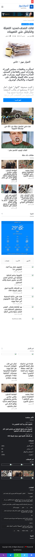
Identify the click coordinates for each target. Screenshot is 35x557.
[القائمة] (2, 7)
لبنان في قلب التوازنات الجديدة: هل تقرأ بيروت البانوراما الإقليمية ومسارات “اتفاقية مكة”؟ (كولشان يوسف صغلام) (10, 370)
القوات (31, 496)
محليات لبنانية (25, 24)
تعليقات (7, 261)
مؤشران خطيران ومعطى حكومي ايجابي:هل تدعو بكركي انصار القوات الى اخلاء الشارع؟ (18, 511)
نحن (32, 530)
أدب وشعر (29, 449)
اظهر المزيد (18, 100)
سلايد (31, 507)
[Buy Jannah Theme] (17, 14)
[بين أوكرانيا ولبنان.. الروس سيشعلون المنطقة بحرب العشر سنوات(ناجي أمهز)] (28, 309)
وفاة (18, 530)
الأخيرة (18, 261)
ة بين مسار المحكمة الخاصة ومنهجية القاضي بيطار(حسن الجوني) (17, 504)
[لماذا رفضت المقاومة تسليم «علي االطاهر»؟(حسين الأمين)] (26, 164)
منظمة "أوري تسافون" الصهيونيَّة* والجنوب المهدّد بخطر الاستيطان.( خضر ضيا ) (20, 526)
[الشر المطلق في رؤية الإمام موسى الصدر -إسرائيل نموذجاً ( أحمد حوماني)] (28, 480)
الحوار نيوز (29, 36)
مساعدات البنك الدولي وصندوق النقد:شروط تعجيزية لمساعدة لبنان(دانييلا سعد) (18, 519)
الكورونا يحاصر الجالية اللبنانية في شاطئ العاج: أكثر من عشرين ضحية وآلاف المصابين (12, 279)
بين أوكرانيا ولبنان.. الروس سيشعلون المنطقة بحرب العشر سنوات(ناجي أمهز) (12, 309)
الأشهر (28, 261)
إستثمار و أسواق (28, 451)
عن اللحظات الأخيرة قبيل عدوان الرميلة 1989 (13, 289)
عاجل (23, 507)
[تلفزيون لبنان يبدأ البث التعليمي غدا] (28, 269)
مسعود (31, 523)
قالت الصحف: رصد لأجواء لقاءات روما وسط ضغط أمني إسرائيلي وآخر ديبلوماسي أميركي (27, 198)
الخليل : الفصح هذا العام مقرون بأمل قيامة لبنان (14, 493)
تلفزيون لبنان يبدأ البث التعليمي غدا (14, 268)
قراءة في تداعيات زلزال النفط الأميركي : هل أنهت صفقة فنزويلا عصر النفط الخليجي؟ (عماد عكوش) (26, 369)
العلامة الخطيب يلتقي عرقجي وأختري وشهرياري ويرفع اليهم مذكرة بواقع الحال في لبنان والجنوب (9, 175)
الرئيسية (30, 20)
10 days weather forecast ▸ (17, 253)
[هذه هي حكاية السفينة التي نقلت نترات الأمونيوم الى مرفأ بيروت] (28, 298)
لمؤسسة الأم (16, 507)
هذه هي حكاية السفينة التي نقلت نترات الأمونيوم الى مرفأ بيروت (12, 299)
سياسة (25, 20)
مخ (32, 515)
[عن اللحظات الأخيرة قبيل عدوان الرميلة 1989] (28, 290)
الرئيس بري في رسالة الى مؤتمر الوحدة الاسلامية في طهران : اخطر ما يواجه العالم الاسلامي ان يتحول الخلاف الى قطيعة (9, 200)
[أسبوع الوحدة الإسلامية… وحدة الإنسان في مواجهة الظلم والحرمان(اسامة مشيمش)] (17, 480)
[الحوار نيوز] (26, 7)
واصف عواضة (25, 530)
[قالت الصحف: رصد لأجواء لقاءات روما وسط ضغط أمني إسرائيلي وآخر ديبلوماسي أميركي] (26, 189)
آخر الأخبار (29, 446)
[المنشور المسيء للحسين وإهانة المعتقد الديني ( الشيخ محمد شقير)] (28, 467)
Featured (30, 493)
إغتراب (30, 454)
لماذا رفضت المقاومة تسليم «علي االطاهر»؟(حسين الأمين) (28, 173)
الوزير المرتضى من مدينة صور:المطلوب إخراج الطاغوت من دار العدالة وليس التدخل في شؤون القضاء (18, 500)
